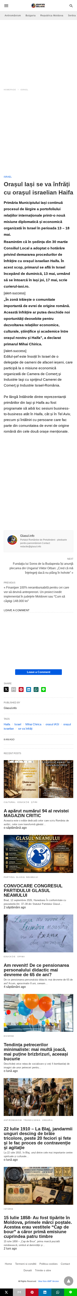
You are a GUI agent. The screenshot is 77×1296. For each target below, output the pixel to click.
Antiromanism (13, 1120)
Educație (23, 802)
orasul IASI (52, 724)
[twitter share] (6, 689)
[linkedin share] (28, 689)
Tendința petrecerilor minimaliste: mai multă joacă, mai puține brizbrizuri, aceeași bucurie (36, 1051)
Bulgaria (31, 15)
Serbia (72, 15)
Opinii (21, 957)
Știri (34, 802)
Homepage (10, 90)
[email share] (13, 689)
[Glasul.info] (38, 5)
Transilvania (32, 1120)
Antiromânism (13, 15)
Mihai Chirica (33, 724)
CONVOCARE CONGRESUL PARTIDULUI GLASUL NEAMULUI (33, 890)
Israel (24, 90)
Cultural (10, 802)
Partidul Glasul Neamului (21, 877)
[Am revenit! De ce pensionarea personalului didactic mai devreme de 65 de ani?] (38, 933)
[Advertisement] (38, 134)
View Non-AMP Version (48, 1281)
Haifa (7, 724)
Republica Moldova (51, 15)
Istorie (8, 1209)
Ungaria (47, 1120)
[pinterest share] (21, 689)
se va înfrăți (25, 728)
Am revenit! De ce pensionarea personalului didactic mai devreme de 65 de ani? (36, 970)
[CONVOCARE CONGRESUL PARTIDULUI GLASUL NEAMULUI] (38, 854)
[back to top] (68, 1281)
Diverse (9, 1036)
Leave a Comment (38, 672)
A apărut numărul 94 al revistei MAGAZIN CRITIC (36, 813)
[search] (71, 6)
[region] (38, 52)
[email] (19, 1292)
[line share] (43, 689)
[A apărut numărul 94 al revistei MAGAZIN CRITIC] (38, 779)
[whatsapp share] (36, 689)
